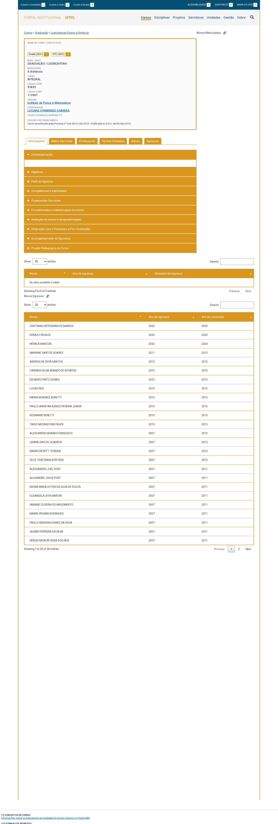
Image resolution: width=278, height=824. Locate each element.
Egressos (153, 141)
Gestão (229, 17)
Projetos (179, 17)
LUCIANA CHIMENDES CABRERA (48, 110)
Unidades (213, 17)
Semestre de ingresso (168, 273)
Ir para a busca (83, 4)
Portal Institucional (49, 18)
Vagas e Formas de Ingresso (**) (44, 115)
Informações (36, 141)
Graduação (41, 32)
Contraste (223, 4)
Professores (87, 141)
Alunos (135, 141)
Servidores (196, 17)
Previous (234, 291)
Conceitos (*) (54, 43)
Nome (33, 273)
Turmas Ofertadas (113, 141)
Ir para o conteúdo (32, 4)
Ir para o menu (59, 4)
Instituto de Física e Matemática (49, 103)
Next (248, 291)
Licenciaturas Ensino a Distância (70, 32)
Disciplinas (162, 17)
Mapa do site (246, 4)
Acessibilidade (198, 4)
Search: (214, 261)
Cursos (146, 17)
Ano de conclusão (213, 316)
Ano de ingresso (83, 273)
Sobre (241, 17)
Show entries (40, 261)
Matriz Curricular (62, 141)
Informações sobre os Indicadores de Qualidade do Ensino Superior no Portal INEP (45, 818)
